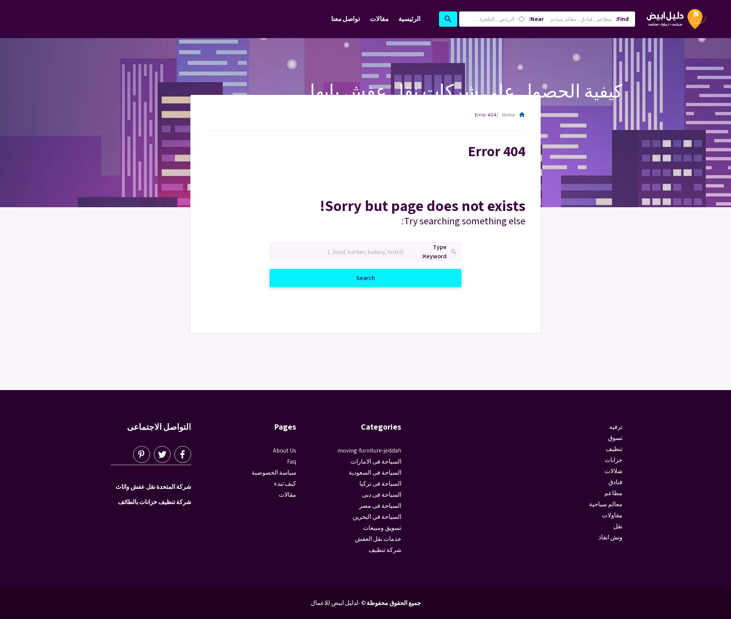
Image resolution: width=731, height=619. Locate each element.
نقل (617, 526)
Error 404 (485, 114)
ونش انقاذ (610, 537)
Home (513, 114)
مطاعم (613, 493)
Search (356, 278)
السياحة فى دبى (381, 495)
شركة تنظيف (385, 550)
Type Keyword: (439, 252)
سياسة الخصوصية (274, 473)
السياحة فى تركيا (380, 484)
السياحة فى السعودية (375, 473)
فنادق (615, 482)
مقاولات (612, 515)
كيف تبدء (285, 484)
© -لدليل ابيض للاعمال (338, 603)
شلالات (613, 471)
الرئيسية (410, 18)
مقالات (379, 18)
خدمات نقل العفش (378, 539)
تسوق (615, 438)
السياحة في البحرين (377, 517)
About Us (284, 450)
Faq (291, 461)
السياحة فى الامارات (376, 461)
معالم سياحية (605, 504)
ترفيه (615, 427)
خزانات (613, 460)
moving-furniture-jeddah (369, 450)
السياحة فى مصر (380, 506)
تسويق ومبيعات (382, 528)
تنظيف (614, 449)
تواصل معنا (345, 18)
